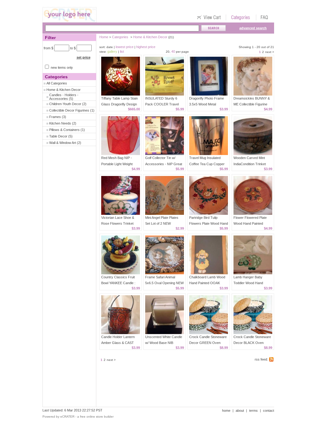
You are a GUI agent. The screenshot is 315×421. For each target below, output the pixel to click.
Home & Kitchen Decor (63, 90)
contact (268, 410)
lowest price (125, 47)
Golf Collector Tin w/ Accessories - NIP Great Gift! (163, 163)
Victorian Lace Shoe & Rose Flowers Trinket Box (117, 223)
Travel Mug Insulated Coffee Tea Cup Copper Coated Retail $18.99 (207, 163)
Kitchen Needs (60, 123)
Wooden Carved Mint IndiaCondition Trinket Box (249, 163)
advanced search (253, 28)
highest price (145, 47)
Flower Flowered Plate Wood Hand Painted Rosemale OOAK (250, 223)
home (226, 410)
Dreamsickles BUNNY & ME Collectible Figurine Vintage (251, 104)
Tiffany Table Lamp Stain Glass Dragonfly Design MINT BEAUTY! (119, 104)
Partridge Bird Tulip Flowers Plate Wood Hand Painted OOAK (208, 223)
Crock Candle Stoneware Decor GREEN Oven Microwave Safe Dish (208, 342)
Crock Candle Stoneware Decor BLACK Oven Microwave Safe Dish (252, 342)
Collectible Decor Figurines (69, 110)
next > (269, 52)
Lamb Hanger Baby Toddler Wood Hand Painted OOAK (248, 283)
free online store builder (97, 416)
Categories (120, 37)
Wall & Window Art (62, 143)
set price (83, 57)
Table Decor (58, 136)
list (122, 51)
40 (173, 51)
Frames (55, 117)
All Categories (56, 83)
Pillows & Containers (64, 130)
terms (253, 410)
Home (103, 37)
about (240, 410)
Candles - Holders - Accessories (63, 96)
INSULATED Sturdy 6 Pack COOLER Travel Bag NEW (162, 104)
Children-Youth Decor (65, 104)
